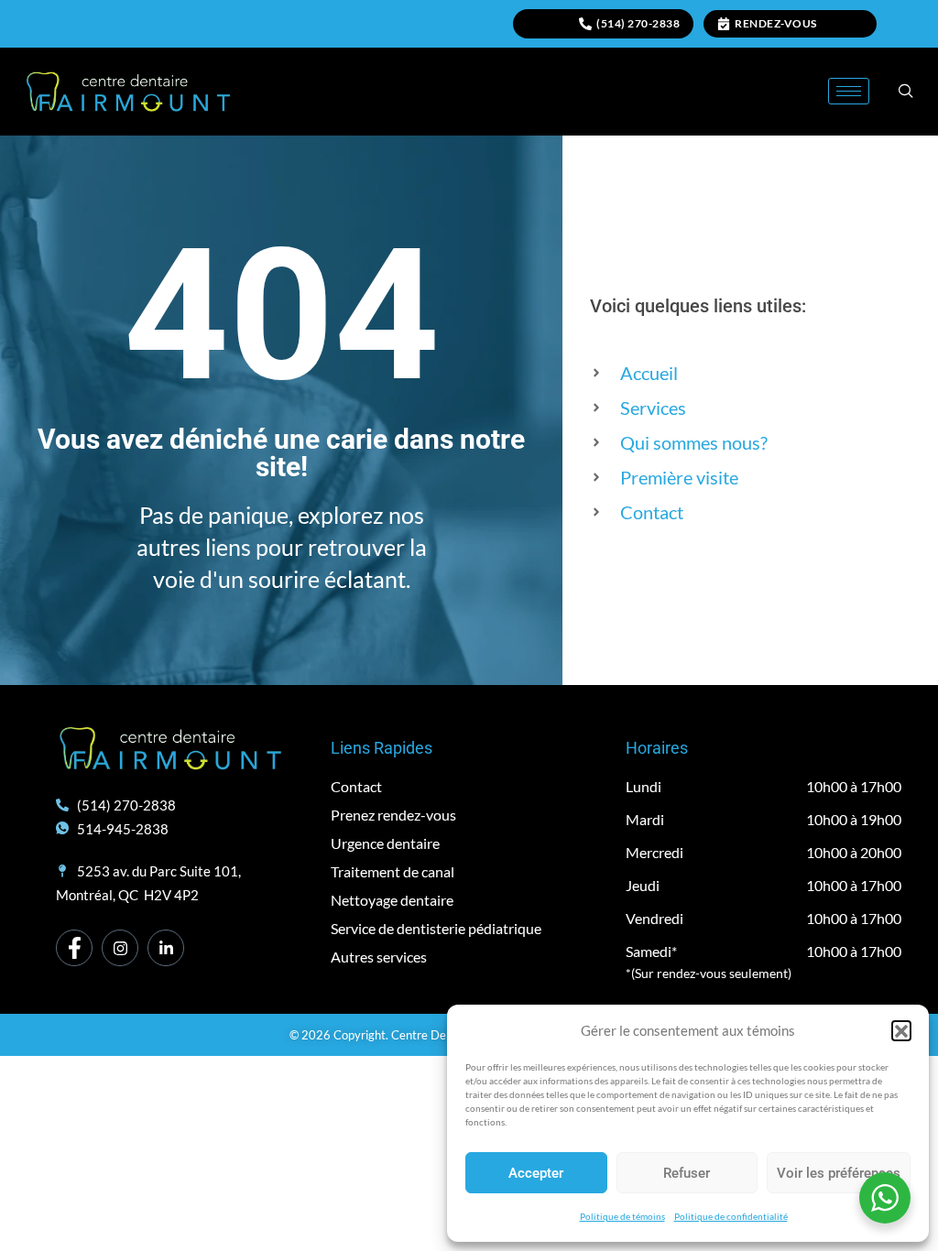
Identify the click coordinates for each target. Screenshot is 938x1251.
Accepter (535, 1173)
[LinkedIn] (165, 948)
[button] (901, 1030)
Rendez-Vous (776, 23)
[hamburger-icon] (848, 91)
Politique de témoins (622, 1216)
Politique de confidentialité (731, 1216)
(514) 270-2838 (638, 23)
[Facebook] (74, 948)
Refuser (686, 1173)
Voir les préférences (838, 1173)
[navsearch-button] (906, 91)
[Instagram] (120, 948)
